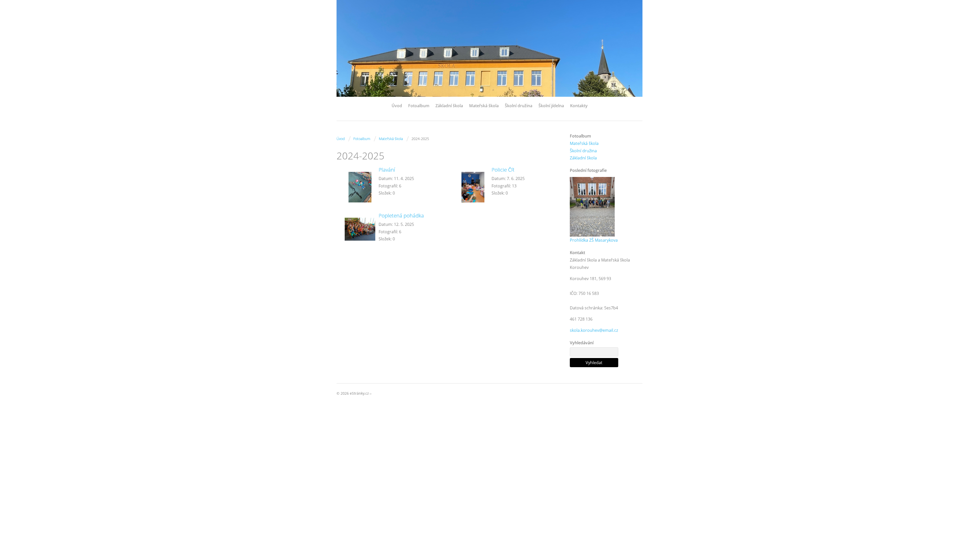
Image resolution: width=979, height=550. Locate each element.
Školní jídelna (551, 105)
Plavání (387, 169)
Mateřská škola (484, 105)
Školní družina (518, 105)
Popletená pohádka (401, 215)
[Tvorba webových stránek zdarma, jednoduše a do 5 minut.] (370, 393)
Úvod (397, 105)
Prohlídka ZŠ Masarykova (594, 240)
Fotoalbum (418, 105)
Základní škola (449, 105)
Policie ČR (503, 169)
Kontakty (579, 105)
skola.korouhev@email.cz (594, 330)
